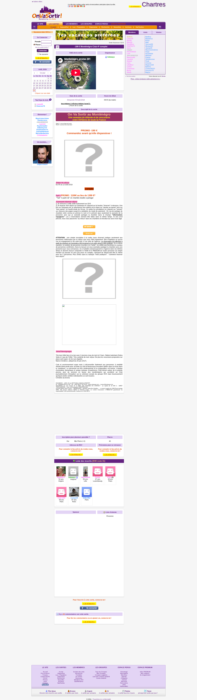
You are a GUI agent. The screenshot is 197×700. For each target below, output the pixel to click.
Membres (132, 32)
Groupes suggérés (101, 675)
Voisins (158, 32)
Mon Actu (124, 675)
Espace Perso (101, 24)
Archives (128, 27)
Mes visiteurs (145, 673)
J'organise (124, 678)
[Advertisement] (117, 14)
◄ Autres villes (36, 2)
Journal (124, 680)
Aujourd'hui (64, 27)
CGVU (45, 678)
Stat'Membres (78, 681)
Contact (45, 683)
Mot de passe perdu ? (42, 47)
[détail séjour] (89, 226)
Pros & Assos (45, 673)
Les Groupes (86, 24)
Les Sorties (54, 24)
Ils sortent (79, 676)
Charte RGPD (45, 676)
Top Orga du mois (42, 100)
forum (164, 76)
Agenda (124, 676)
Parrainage (124, 672)
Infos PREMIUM (145, 672)
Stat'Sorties (140, 27)
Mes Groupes (101, 673)
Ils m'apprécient (145, 675)
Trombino (79, 675)
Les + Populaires (79, 27)
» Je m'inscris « (135, 6)
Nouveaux (78, 678)
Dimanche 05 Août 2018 (76, 100)
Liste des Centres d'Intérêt (101, 676)
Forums (45, 675)
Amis (145, 32)
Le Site (40, 24)
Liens (45, 681)
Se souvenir (43, 54)
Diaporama (93, 27)
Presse (45, 680)
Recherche (105, 27)
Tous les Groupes (101, 672)
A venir (53, 27)
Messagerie (124, 673)
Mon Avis (124, 681)
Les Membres (72, 24)
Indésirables (124, 686)
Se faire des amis (78, 672)
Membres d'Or (78, 680)
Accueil (45, 672)
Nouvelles (117, 27)
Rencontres (124, 683)
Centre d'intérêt (101, 678)
